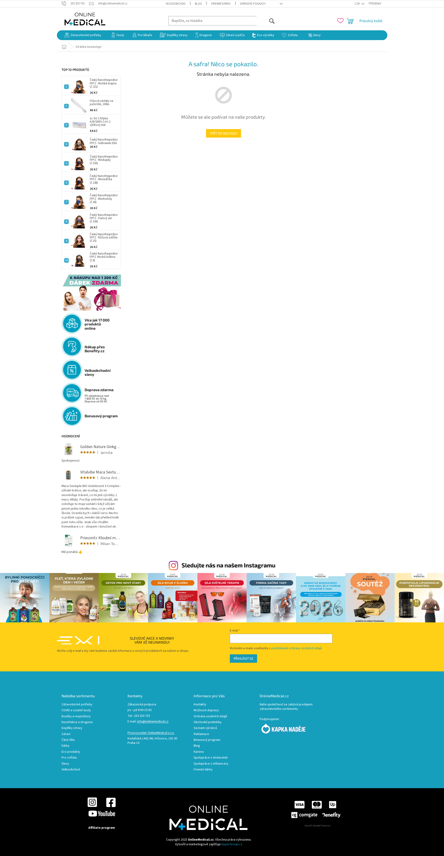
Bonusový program (207, 740)
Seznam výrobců (205, 728)
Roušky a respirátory (76, 716)
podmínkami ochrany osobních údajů (296, 648)
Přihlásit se (243, 658)
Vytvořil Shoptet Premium (317, 825)
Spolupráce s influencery (211, 764)
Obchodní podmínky (208, 722)
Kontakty (200, 704)
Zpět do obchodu (223, 133)
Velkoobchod (176, 4)
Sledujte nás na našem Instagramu (228, 565)
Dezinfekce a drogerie (77, 722)
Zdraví (66, 734)
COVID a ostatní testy (76, 710)
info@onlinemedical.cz (153, 721)
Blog (198, 4)
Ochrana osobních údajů (210, 716)
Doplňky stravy (72, 728)
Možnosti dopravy (206, 710)
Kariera (199, 752)
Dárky (65, 746)
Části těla (68, 740)
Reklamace (201, 734)
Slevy (65, 764)
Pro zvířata (69, 758)
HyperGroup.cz (231, 844)
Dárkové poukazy (253, 4)
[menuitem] (83, 35)
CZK (358, 4)
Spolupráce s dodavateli (211, 758)
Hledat (266, 21)
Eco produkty (71, 752)
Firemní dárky (221, 4)
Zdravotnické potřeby (77, 704)
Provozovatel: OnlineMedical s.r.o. (151, 733)
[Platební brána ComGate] (315, 809)
